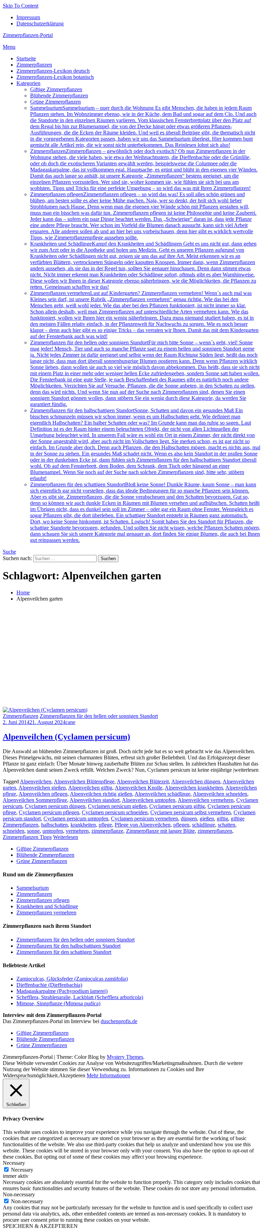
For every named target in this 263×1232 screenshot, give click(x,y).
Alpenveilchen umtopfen (148, 800)
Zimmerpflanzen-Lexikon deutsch (53, 71)
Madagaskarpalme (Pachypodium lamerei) (62, 991)
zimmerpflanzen (215, 831)
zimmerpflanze (107, 831)
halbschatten (54, 825)
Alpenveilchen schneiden (220, 794)
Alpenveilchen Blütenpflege (84, 781)
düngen (189, 818)
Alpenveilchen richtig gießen (101, 794)
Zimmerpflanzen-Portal (28, 35)
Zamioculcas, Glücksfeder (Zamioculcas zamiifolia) (72, 979)
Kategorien (28, 83)
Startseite (26, 58)
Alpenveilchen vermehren (206, 800)
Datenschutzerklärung (40, 23)
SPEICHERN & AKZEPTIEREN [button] (40, 1226)
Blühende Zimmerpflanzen (59, 95)
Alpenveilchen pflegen (42, 794)
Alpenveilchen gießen (42, 788)
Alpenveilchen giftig (90, 788)
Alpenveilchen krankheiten (194, 788)
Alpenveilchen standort (95, 800)
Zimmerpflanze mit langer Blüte (160, 831)
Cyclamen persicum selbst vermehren (190, 812)
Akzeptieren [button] (72, 1075)
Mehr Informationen (108, 1075)
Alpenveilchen (35, 781)
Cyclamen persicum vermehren (144, 818)
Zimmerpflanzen (34, 65)
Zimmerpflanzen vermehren (144, 314)
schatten (226, 825)
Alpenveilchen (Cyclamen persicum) (66, 736)
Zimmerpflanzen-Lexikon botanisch (55, 77)
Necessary (22, 1170)
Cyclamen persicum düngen (55, 806)
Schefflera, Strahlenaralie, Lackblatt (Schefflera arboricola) (79, 997)
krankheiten (83, 825)
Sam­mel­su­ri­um (143, 126)
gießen (207, 818)
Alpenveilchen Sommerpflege (35, 800)
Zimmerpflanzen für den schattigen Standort (145, 512)
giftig (222, 818)
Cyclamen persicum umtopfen (75, 818)
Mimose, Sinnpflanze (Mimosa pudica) (58, 1003)
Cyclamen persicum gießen (117, 806)
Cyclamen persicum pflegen (49, 812)
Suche (9, 552)
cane (70, 722)
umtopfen (52, 831)
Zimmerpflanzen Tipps (27, 837)
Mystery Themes (125, 1057)
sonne (33, 831)
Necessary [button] (14, 1163)
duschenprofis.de (119, 1021)
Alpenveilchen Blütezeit (143, 781)
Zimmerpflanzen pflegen (143, 215)
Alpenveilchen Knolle (138, 788)
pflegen (181, 825)
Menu (9, 47)
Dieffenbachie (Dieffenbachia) (49, 985)
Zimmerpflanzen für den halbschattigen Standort (145, 444)
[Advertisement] (131, 655)
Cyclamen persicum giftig (177, 806)
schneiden (13, 831)
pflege (105, 825)
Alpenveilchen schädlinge (162, 794)
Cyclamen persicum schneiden (115, 812)
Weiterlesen (65, 837)
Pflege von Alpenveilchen (143, 825)
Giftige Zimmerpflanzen (56, 89)
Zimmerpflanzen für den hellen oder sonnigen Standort (145, 373)
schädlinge (203, 825)
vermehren (77, 831)
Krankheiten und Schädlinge (143, 265)
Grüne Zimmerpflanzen (55, 102)
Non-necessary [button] (19, 1194)
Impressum (28, 17)
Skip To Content (20, 6)
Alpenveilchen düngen (195, 781)
